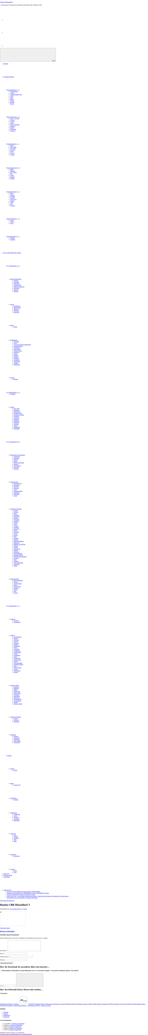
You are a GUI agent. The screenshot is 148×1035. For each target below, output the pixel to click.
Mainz (15, 585)
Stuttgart (16, 291)
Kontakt (5, 1014)
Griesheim (16, 418)
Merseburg (17, 697)
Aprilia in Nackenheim (18, 1023)
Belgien (12, 768)
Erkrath (16, 523)
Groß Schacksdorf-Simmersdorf (22, 344)
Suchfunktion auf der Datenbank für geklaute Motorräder (22, 897)
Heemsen (16, 488)
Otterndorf (16, 494)
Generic (12, 121)
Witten (15, 566)
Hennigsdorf (17, 349)
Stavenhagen (17, 465)
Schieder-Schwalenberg (20, 556)
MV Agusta (13, 172)
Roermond (16, 820)
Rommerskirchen (18, 555)
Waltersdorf (17, 364)
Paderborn (16, 552)
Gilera (12, 123)
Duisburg (16, 521)
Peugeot (12, 177)
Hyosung (12, 131)
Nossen (16, 661)
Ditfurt (15, 690)
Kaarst (15, 533)
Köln (15, 536)
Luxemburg (13, 798)
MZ (11, 174)
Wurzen (16, 672)
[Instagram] (16, 32)
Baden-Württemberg (15, 279)
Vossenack (16, 564)
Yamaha (12, 238)
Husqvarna (13, 129)
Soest (15, 559)
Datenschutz (6, 1015)
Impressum (6, 1017)
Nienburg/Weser (18, 491)
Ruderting (16, 312)
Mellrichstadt (17, 307)
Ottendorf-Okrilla (18, 664)
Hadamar (16, 419)
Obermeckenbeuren (19, 286)
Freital (15, 647)
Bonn (15, 513)
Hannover (16, 486)
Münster (16, 546)
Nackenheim (17, 586)
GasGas (12, 120)
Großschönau (17, 652)
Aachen (16, 510)
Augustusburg (17, 637)
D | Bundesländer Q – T (13, 606)
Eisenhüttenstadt (18, 346)
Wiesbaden (17, 428)
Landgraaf (16, 819)
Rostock (16, 464)
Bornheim (16, 515)
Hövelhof (16, 532)
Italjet (11, 145)
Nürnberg (16, 310)
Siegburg (16, 558)
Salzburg (16, 838)
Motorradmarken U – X (13, 218)
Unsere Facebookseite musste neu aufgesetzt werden (21, 894)
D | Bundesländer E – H (13, 392)
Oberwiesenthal (18, 663)
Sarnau (15, 425)
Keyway (12, 150)
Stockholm (17, 856)
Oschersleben (17, 701)
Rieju (11, 193)
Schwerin (16, 467)
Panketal (16, 355)
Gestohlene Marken (8, 77)
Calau (15, 343)
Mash (11, 169)
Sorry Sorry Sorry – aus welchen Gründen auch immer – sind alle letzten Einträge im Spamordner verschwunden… (38, 896)
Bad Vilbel (17, 408)
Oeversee (16, 720)
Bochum (16, 512)
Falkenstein (17, 646)
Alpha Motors (14, 91)
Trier (15, 591)
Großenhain (17, 650)
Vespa (12, 220)
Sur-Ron (12, 198)
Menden (16, 539)
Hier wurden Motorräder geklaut (12, 252)
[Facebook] (16, 19)
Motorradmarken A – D (13, 90)
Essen (15, 524)
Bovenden (16, 485)
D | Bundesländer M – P (13, 442)
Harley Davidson (15, 124)
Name (2, 953)
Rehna (15, 461)
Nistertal (16, 588)
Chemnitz (16, 640)
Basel (15, 870)
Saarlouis (16, 620)
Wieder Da (6, 874)
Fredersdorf (17, 347)
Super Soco (13, 199)
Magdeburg (17, 696)
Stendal (16, 702)
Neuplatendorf (17, 699)
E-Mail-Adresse (5, 956)
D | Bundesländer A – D (13, 266)
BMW (12, 99)
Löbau (15, 657)
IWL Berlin (13, 147)
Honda (12, 127)
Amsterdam (17, 814)
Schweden (13, 854)
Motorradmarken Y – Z (13, 236)
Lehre (15, 489)
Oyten (15, 496)
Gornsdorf (16, 649)
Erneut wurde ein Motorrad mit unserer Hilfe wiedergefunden (23, 891)
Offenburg (16, 288)
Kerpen (16, 535)
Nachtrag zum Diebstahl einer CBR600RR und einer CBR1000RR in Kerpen (28, 893)
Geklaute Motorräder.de (6, 2)
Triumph (12, 205)
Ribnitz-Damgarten (19, 462)
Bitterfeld (16, 688)
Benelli (12, 100)
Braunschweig (17, 483)
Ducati (12, 104)
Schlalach (16, 358)
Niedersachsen (14, 482)
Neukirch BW (17, 285)
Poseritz (16, 459)
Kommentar (3, 950)
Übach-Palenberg (18, 562)
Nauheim (16, 424)
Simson (12, 195)
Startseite (5, 63)
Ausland (9, 755)
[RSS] (16, 46)
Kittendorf (16, 458)
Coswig (16, 641)
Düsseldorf (17, 519)
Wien (15, 841)
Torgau (16, 669)
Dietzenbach (17, 411)
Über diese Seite (7, 875)
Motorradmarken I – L (13, 144)
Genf (15, 872)
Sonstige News (7, 890)
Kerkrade (16, 817)
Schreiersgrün (17, 667)
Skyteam (12, 196)
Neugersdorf (17, 658)
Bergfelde (16, 341)
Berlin (12, 325)
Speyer (15, 589)
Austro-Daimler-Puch (16, 94)
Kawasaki (13, 148)
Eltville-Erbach (18, 413)
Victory (12, 222)
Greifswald (17, 456)
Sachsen (12, 635)
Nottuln (16, 547)
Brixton (12, 102)
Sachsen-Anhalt (14, 685)
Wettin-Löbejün (18, 704)
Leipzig (16, 654)
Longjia (12, 154)
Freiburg (16, 280)
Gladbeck (16, 527)
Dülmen (16, 518)
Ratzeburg (16, 721)
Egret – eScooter (14, 118)
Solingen (16, 561)
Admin (25, 909)
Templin (16, 363)
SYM (11, 202)
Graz (15, 835)
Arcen (15, 816)
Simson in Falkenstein (16, 1025)
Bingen (16, 582)
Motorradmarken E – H (13, 117)
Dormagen (16, 516)
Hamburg (12, 394)
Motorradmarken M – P (13, 168)
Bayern (12, 304)
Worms (16, 593)
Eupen (15, 770)
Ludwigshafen (17, 583)
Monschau (16, 543)
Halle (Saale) (17, 693)
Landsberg (16, 694)
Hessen (12, 407)
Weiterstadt (17, 427)
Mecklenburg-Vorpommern (17, 455)
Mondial (12, 171)
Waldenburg (17, 670)
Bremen (12, 378)
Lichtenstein (17, 655)
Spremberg (17, 360)
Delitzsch (16, 643)
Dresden (16, 644)
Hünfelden (16, 421)
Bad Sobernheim (18, 580)
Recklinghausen (18, 553)
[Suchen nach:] (8, 985)
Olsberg (16, 550)
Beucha (16, 638)
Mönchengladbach (19, 541)
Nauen (15, 354)
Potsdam (16, 357)
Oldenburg (17, 492)
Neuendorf (17, 738)
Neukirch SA (17, 660)
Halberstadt (17, 691)
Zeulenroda (17, 742)
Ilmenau (16, 736)
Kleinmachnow (18, 351)
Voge (11, 223)
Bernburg (16, 687)
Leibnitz (16, 836)
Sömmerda (17, 739)
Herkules (12, 126)
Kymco (12, 153)
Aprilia (12, 93)
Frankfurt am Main (19, 415)
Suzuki (12, 201)
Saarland (12, 619)
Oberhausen (17, 549)
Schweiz (12, 869)
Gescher (16, 526)
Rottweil (16, 290)
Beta (11, 97)
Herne (15, 530)
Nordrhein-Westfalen (16, 509)
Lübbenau (16, 352)
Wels (15, 840)
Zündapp (12, 239)
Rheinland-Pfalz (14, 579)
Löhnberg (16, 422)
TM (11, 204)
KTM (11, 151)
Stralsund (16, 469)
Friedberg (16, 416)
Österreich (13, 833)
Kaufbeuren (17, 306)
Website (2, 960)
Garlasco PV (17, 785)
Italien (12, 783)
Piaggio (12, 178)
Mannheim (17, 283)
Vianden (16, 799)
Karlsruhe (16, 282)
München (16, 309)
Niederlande (13, 813)
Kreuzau (16, 538)
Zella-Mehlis (17, 741)
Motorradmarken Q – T (13, 191)
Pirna (15, 666)
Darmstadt (16, 410)
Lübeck (16, 718)
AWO (12, 96)
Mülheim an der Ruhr (19, 544)
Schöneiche (17, 361)
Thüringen (13, 734)
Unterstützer (6, 877)
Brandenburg (13, 340)
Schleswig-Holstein (15, 717)
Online (12, 175)
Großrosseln (17, 622)
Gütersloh (16, 529)
